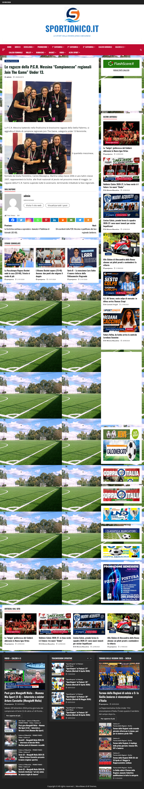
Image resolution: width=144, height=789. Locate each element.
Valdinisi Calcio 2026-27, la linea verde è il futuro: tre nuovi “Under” (120, 185)
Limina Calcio (121, 215)
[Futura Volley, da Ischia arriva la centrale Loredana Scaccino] (121, 320)
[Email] (71, 220)
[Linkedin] (54, 220)
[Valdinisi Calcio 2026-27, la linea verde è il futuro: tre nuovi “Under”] (121, 170)
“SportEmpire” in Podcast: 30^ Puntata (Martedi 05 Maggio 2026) (58, 684)
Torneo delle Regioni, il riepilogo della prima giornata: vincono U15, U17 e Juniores (105, 744)
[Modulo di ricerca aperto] (141, 50)
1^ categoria (57, 47)
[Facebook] (13, 220)
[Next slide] (90, 658)
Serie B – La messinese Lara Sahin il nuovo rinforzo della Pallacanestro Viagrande (81, 273)
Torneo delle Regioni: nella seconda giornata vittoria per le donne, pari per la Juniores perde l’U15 (105, 729)
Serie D (17, 47)
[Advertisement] (121, 95)
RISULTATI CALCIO (121, 70)
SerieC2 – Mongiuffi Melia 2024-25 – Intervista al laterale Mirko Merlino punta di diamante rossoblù (10, 741)
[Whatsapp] (38, 220)
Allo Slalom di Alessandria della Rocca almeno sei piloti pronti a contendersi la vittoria (119, 262)
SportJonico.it (72, 28)
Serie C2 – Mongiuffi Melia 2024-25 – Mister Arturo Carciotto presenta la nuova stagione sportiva (10, 755)
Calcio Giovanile (105, 47)
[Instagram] (29, 220)
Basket (51, 52)
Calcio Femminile (15, 52)
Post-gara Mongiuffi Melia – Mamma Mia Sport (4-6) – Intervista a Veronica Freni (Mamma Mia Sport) (10, 726)
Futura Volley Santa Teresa (115, 329)
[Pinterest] (46, 220)
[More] (88, 220)
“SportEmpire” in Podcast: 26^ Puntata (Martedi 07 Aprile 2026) (58, 669)
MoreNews (80, 786)
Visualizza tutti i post (57, 205)
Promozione (42, 47)
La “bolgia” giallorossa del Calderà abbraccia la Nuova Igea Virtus (117, 149)
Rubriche (40, 52)
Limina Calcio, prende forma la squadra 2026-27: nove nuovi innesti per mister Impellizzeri (119, 223)
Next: (76, 229)
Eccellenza (28, 47)
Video (62, 52)
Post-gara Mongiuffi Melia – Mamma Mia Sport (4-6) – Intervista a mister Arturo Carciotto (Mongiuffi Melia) (24, 696)
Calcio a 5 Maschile (23, 684)
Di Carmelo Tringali (111, 304)
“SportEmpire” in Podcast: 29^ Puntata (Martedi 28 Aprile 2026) (58, 698)
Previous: (26, 229)
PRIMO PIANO (12, 687)
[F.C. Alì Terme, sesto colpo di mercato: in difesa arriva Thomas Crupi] (121, 284)
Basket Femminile (12, 61)
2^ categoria (73, 47)
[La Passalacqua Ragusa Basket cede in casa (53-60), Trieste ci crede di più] (19, 257)
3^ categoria (88, 47)
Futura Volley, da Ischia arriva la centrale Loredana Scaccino (120, 336)
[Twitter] (21, 220)
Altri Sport (73, 52)
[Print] (63, 220)
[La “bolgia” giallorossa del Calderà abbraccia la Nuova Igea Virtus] (121, 133)
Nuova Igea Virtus (112, 142)
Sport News (69, 695)
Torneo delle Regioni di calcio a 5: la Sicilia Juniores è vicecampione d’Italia (119, 696)
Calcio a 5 (119, 47)
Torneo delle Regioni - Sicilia (126, 687)
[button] (3, 50)
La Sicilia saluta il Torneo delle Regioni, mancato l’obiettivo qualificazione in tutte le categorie (105, 773)
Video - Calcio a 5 (25, 687)
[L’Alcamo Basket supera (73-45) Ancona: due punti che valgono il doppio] (50, 257)
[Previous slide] (87, 658)
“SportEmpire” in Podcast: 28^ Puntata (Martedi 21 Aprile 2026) (58, 713)
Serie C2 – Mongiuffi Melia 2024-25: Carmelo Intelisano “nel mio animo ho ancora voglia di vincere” (10, 770)
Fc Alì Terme (121, 293)
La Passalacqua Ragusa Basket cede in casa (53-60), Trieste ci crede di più (17, 273)
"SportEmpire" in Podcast (74, 665)
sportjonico (10, 279)
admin (9, 77)
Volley (28, 52)
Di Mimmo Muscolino (112, 190)
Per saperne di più (14, 716)
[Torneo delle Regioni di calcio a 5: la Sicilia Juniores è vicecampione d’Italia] (119, 676)
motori (108, 254)
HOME (9, 47)
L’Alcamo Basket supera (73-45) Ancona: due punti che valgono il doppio (49, 273)
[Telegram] (80, 220)
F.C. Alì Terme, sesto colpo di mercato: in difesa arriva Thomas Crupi (120, 300)
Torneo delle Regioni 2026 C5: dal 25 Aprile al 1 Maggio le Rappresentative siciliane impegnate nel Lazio (105, 758)
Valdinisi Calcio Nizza (124, 179)
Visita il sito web (33, 205)
